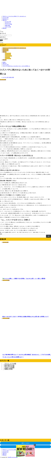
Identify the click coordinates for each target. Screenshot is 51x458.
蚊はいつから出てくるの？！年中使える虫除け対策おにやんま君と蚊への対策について (25, 316)
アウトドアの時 (8, 24)
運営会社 (4, 28)
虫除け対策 (7, 25)
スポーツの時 (8, 26)
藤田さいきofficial (25, 443)
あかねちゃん (5, 18)
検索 (1, 40)
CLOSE (1, 31)
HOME (3, 62)
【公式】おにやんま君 (12, 457)
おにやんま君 (5, 17)
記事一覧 (4, 20)
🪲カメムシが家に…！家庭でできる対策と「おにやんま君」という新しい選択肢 (23, 278)
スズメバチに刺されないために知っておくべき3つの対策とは (16, 66)
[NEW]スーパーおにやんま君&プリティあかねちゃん (14, 16)
